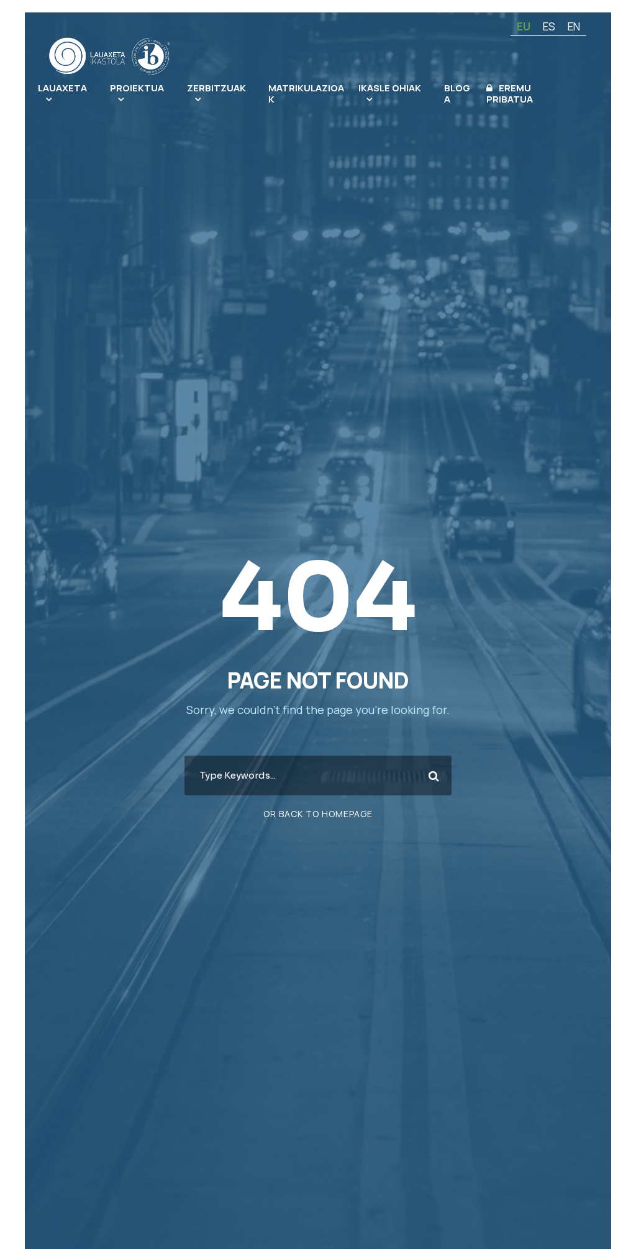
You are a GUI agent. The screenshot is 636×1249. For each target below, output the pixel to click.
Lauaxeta (62, 87)
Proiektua (137, 87)
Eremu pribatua (509, 93)
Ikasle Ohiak (389, 87)
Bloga (457, 93)
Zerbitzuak (216, 87)
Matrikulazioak (306, 93)
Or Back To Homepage (318, 814)
